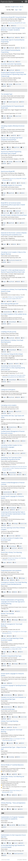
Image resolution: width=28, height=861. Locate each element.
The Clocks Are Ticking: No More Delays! (12, 354)
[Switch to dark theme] (22, 1)
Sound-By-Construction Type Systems (11, 64)
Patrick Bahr (7, 1)
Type (16, 9)
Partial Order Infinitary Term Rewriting (11, 552)
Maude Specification (18, 853)
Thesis (4, 809)
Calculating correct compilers (9, 405)
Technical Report (12, 321)
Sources (16, 843)
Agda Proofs (11, 37)
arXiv (23, 48)
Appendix (10, 363)
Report (10, 651)
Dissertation (6, 611)
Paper (4, 25)
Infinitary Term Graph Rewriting (9, 721)
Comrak (7, 859)
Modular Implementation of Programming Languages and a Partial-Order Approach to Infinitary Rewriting (13, 601)
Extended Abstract (7, 312)
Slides (9, 147)
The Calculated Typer (6, 94)
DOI (23, 37)
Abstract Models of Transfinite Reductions (12, 765)
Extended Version (12, 427)
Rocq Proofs (18, 211)
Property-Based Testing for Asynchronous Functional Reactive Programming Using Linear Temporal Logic (13, 74)
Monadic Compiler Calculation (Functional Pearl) (14, 215)
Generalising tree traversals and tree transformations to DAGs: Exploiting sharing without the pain (13, 367)
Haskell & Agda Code (13, 102)
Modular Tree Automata (7, 613)
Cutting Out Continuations (8, 389)
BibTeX (14, 25)
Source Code (18, 84)
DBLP (21, 6)
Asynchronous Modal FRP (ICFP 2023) (16, 23)
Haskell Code (11, 61)
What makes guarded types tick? (9, 303)
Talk (9, 25)
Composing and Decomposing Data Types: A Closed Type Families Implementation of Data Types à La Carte (13, 513)
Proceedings (11, 757)
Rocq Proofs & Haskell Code (15, 260)
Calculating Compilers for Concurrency (11, 185)
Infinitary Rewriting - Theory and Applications (13, 803)
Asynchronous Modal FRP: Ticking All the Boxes (13, 17)
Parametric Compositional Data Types (11, 656)
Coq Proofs (14, 548)
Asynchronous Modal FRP (8, 171)
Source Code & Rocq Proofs (9, 494)
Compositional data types (8, 709)
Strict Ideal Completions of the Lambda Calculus (14, 314)
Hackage (10, 84)
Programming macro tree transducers (11, 570)
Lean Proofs (11, 48)
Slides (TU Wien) (21, 825)
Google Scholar (15, 6)
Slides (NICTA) (12, 825)
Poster (15, 809)
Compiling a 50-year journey (8, 331)
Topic (20, 9)
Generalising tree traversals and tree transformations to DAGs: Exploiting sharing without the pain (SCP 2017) (14, 468)
